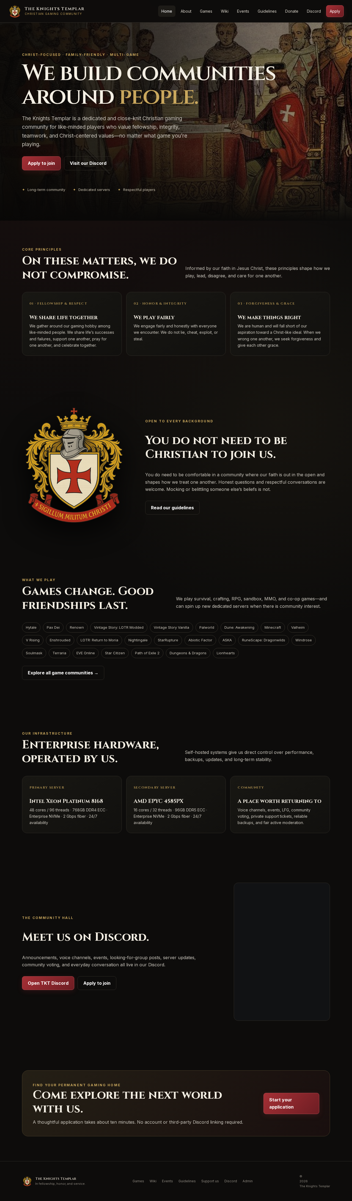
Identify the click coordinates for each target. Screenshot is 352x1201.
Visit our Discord (88, 163)
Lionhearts (226, 653)
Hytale (31, 627)
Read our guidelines (172, 507)
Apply (335, 11)
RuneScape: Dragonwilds (263, 640)
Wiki (225, 11)
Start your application (281, 1103)
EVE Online (85, 653)
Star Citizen (115, 653)
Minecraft (273, 627)
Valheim (298, 627)
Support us (210, 1181)
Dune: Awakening (239, 627)
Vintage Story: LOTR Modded (119, 627)
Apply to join (41, 163)
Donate (291, 11)
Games (206, 11)
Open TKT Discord (48, 983)
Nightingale (138, 640)
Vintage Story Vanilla (171, 627)
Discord (314, 11)
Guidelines (267, 11)
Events (243, 11)
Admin (248, 1181)
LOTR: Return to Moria (99, 640)
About (186, 11)
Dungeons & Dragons (188, 653)
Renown (77, 627)
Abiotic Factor (200, 640)
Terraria (59, 653)
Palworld (206, 627)
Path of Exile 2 (147, 653)
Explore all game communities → (63, 672)
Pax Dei (53, 627)
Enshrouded (60, 640)
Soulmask (34, 653)
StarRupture (168, 640)
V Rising (33, 640)
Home (166, 11)
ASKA (227, 640)
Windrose (303, 640)
